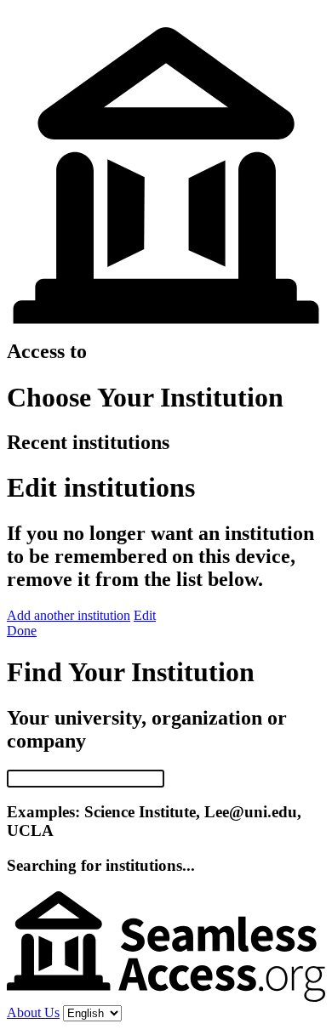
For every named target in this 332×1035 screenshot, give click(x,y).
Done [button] (22, 630)
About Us (33, 1012)
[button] (68, 615)
